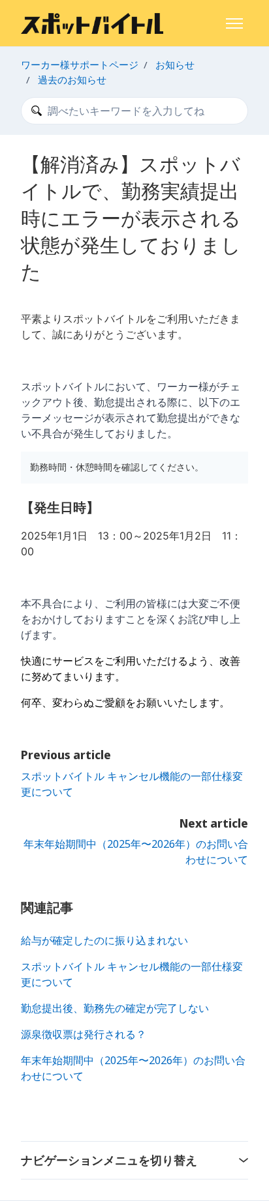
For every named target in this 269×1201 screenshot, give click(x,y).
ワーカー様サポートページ (79, 64)
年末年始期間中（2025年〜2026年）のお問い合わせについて (133, 1068)
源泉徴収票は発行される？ (83, 1034)
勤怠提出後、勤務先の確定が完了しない (115, 1008)
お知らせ (175, 64)
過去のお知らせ (72, 79)
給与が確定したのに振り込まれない (104, 940)
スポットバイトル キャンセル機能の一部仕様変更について (132, 974)
